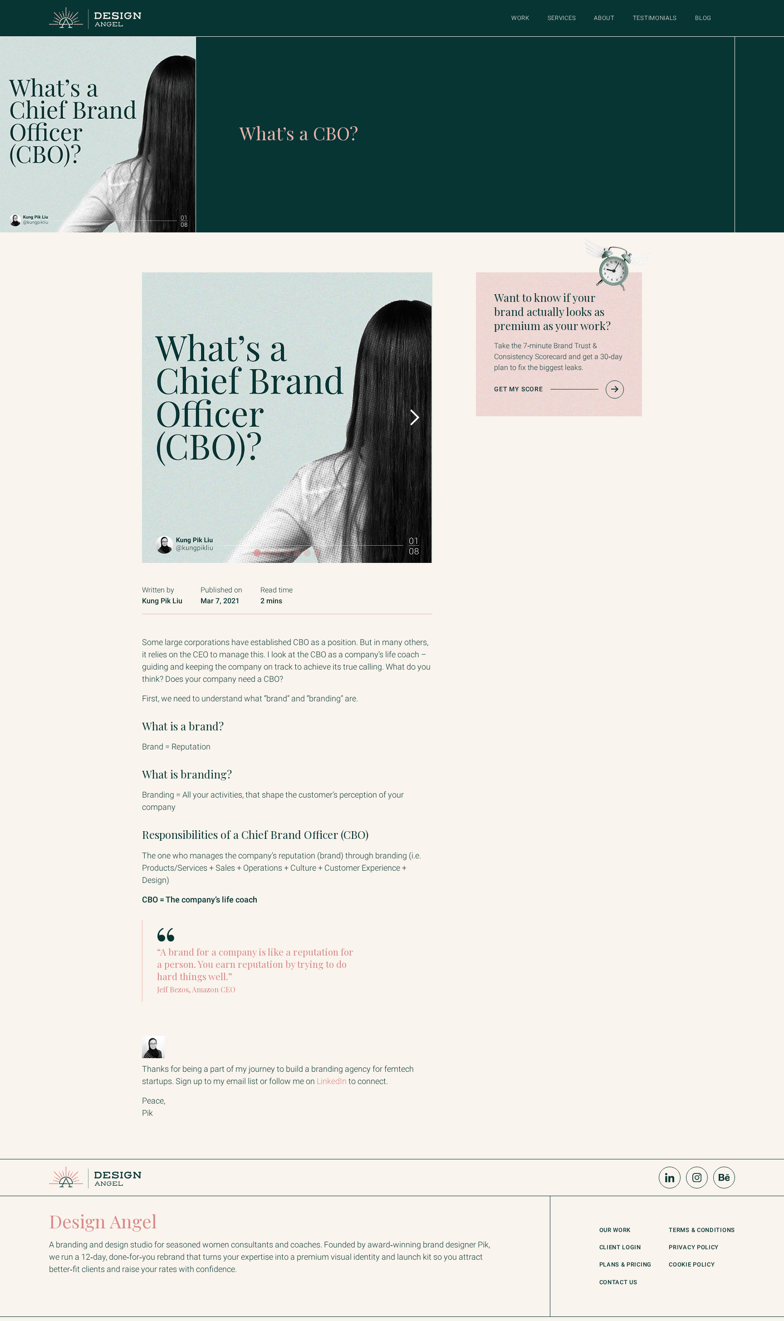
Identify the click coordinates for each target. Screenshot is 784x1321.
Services (562, 18)
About (604, 18)
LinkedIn (332, 1081)
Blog (703, 18)
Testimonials (655, 18)
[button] (414, 417)
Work (520, 18)
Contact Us (618, 1283)
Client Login (620, 1248)
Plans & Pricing (625, 1265)
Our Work (615, 1230)
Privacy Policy (694, 1248)
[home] (95, 18)
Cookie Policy (692, 1265)
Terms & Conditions (702, 1230)
